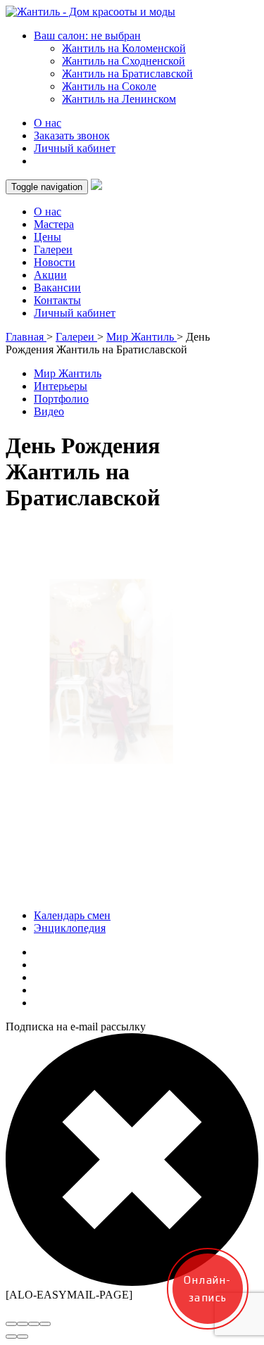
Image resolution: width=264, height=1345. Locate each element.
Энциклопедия (70, 928)
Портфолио (61, 399)
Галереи (53, 249)
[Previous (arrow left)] (11, 1336)
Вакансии (57, 287)
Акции (50, 275)
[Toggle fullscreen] (33, 1324)
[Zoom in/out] (45, 1324)
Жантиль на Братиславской (127, 74)
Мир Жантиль (67, 373)
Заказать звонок (72, 135)
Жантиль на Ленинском (119, 99)
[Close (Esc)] (11, 1324)
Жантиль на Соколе (109, 86)
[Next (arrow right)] (22, 1336)
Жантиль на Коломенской (124, 48)
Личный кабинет (74, 148)
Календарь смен (72, 915)
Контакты (57, 300)
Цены (47, 237)
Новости (54, 262)
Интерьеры (60, 386)
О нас (47, 123)
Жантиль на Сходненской (123, 61)
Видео (49, 411)
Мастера (54, 224)
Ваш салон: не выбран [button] (87, 36)
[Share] (22, 1324)
